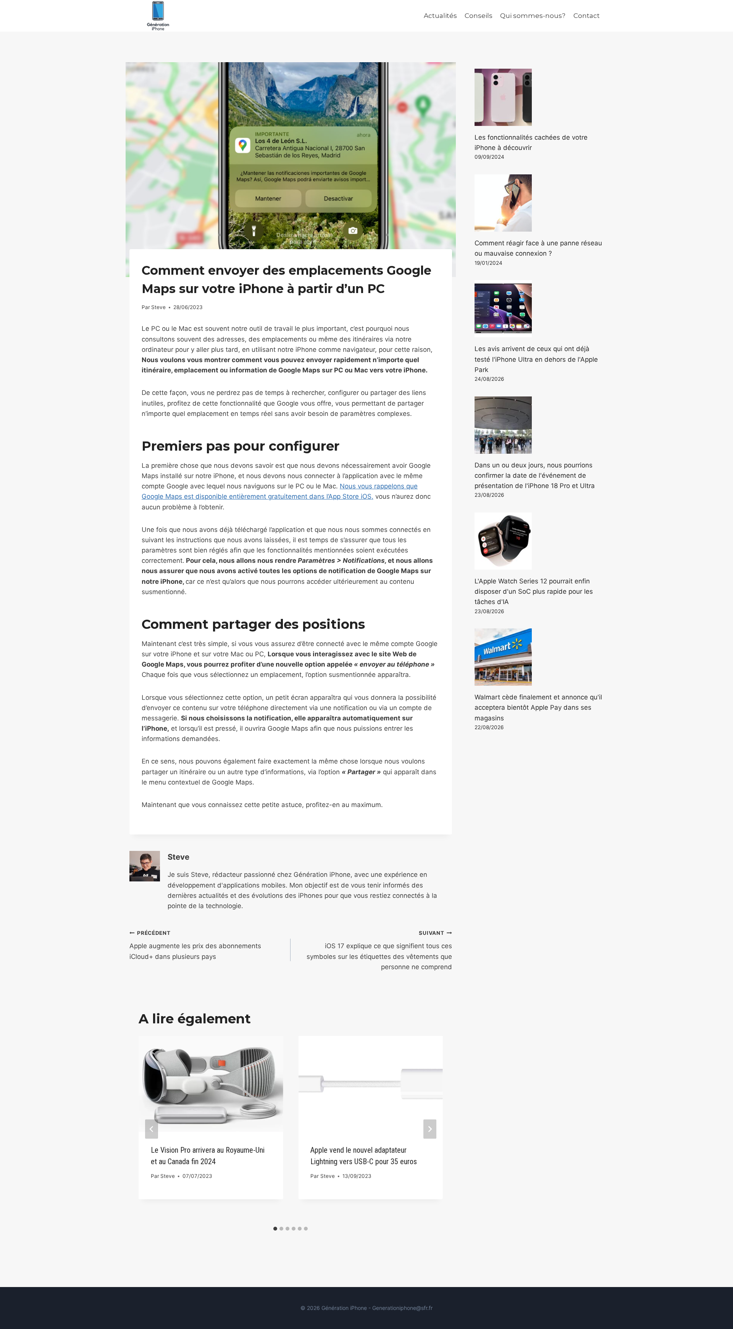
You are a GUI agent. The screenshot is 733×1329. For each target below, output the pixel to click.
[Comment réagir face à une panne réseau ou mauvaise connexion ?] (539, 203)
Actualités (440, 15)
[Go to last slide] (151, 1129)
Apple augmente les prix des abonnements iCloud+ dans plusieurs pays (195, 945)
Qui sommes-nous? (532, 15)
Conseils (478, 15)
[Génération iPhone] (158, 16)
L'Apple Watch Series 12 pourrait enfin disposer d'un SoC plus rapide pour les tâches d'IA (534, 591)
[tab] (275, 1229)
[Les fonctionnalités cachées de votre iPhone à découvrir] (539, 97)
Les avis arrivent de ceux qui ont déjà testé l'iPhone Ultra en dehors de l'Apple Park (536, 359)
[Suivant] (429, 1129)
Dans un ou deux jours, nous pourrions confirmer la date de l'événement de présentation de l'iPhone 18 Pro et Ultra (535, 475)
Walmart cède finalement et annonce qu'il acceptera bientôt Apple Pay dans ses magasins (538, 707)
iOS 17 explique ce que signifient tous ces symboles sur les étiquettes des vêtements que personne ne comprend (379, 950)
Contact (586, 15)
